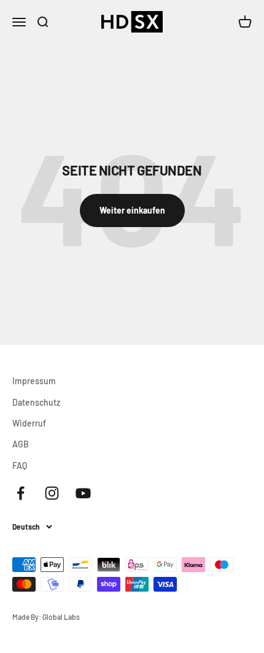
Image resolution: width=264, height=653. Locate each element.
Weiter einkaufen (132, 210)
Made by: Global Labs (46, 616)
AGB (20, 444)
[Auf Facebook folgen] (20, 493)
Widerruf (29, 423)
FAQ (19, 465)
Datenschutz (36, 402)
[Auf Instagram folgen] (52, 493)
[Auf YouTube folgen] (83, 493)
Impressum (34, 381)
